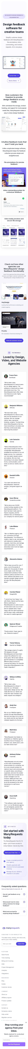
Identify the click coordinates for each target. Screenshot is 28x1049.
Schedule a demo (7, 1011)
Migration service (7, 1017)
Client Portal (5, 954)
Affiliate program (6, 997)
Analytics (4, 970)
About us (4, 994)
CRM (3, 964)
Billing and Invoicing (7, 961)
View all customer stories (14, 340)
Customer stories (7, 987)
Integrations (5, 973)
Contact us (5, 1008)
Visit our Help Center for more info (11, 889)
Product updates (6, 1000)
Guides (4, 984)
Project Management (8, 967)
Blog (3, 981)
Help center (5, 1014)
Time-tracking (6, 958)
